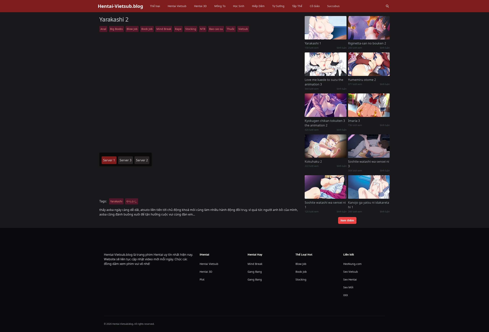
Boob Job (147, 29)
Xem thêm (347, 220)
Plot (202, 279)
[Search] (387, 6)
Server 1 (109, 160)
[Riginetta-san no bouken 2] (369, 27)
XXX (345, 295)
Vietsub (243, 29)
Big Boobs (116, 29)
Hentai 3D (200, 6)
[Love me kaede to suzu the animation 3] (325, 64)
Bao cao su (216, 29)
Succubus (333, 6)
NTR (202, 29)
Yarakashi (116, 201)
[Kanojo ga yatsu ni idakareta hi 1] (369, 187)
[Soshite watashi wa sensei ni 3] (369, 146)
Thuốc (231, 29)
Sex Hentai (350, 279)
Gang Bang (255, 271)
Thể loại (155, 6)
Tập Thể (297, 6)
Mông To (219, 6)
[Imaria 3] (369, 105)
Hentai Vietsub (177, 6)
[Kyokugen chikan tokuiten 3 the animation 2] (325, 105)
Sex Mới (348, 287)
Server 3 (125, 160)
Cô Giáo (315, 6)
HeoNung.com (352, 264)
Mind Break (163, 29)
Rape (178, 29)
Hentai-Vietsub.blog (120, 6)
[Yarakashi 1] (325, 27)
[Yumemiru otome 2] (369, 64)
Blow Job (132, 29)
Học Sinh (238, 6)
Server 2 (142, 160)
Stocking (190, 29)
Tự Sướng (278, 6)
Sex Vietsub (350, 271)
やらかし (131, 201)
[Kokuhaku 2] (325, 146)
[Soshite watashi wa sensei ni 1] (325, 187)
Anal (103, 29)
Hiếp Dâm (258, 6)
